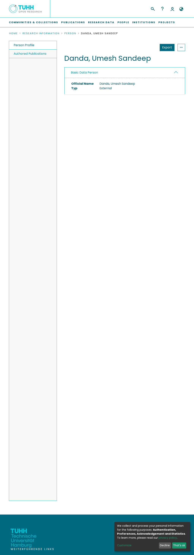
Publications (73, 22)
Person (70, 33)
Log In (172, 8)
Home (13, 33)
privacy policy (168, 538)
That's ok (179, 545)
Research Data (101, 22)
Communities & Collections (33, 22)
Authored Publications (30, 53)
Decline (165, 545)
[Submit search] (152, 8)
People (123, 22)
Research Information (41, 33)
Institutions (143, 22)
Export (167, 47)
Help (162, 8)
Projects (166, 22)
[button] (181, 9)
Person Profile (24, 45)
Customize (124, 545)
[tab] (125, 72)
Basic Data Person (84, 72)
